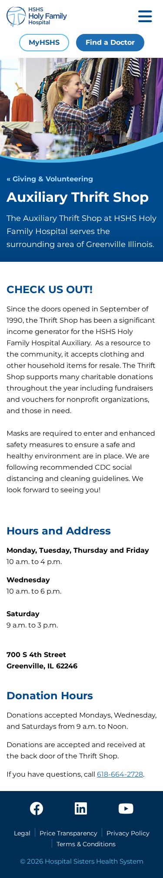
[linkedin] (81, 809)
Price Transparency (68, 833)
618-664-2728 (120, 774)
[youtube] (125, 809)
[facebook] (36, 809)
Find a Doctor (110, 42)
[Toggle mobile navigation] (145, 17)
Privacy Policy (128, 833)
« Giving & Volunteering (50, 179)
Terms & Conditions (86, 844)
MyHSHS (44, 42)
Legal (22, 833)
